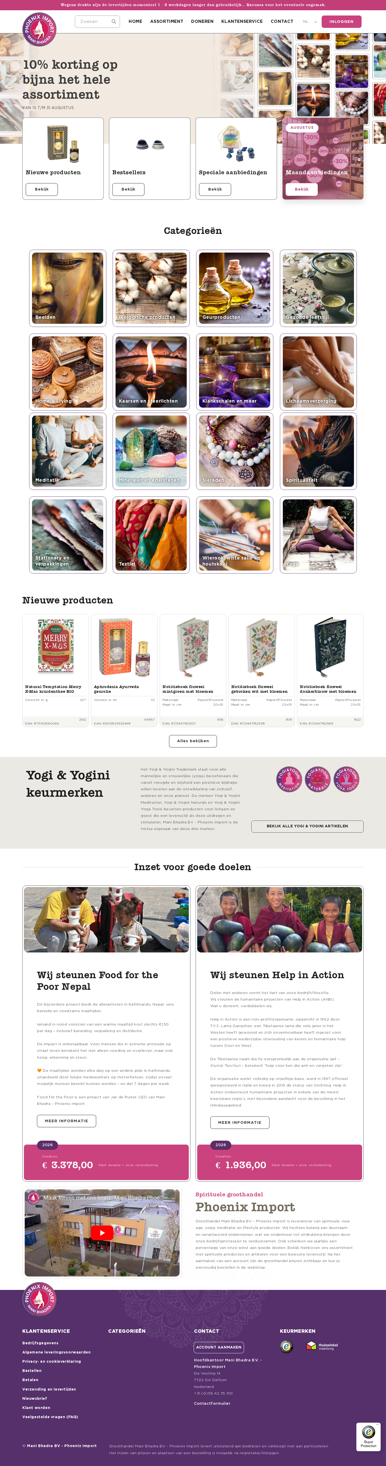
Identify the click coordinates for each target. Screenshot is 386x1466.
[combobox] (97, 22)
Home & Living (53, 401)
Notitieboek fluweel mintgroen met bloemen (188, 689)
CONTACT (282, 21)
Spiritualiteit (301, 480)
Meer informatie (66, 1121)
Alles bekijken (193, 741)
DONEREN (202, 21)
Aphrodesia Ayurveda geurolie (116, 689)
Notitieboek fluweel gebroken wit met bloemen (259, 689)
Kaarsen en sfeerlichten (148, 401)
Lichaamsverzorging (311, 401)
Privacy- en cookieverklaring (51, 1362)
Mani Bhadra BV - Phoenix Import (62, 1446)
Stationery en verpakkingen (52, 561)
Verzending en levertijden (49, 1389)
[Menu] (377, 1426)
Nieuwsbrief (34, 1399)
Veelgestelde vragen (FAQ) (50, 1417)
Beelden (45, 317)
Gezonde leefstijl (307, 317)
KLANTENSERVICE (242, 21)
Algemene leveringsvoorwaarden (56, 1352)
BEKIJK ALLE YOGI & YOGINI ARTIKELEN (307, 826)
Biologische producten (147, 317)
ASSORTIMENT (167, 21)
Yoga (292, 564)
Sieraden (213, 480)
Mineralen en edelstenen (149, 480)
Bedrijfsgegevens (40, 1343)
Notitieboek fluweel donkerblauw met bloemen (328, 689)
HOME (135, 21)
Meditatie (47, 480)
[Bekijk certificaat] (322, 1347)
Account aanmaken (219, 1347)
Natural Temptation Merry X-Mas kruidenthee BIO (53, 689)
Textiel (127, 564)
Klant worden (36, 1408)
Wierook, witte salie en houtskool (231, 561)
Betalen (30, 1380)
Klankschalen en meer (229, 401)
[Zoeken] (114, 21)
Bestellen (31, 1371)
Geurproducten (221, 317)
